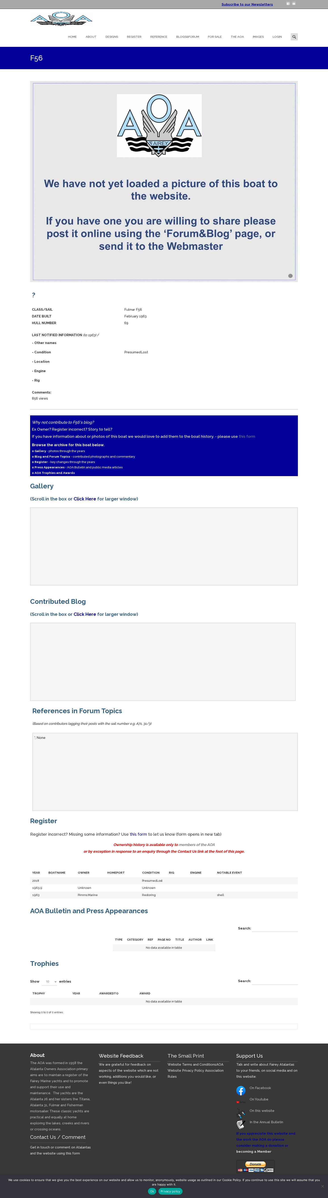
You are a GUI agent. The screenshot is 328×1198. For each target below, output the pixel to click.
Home (72, 36)
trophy (38, 993)
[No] (322, 1186)
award (144, 993)
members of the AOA (197, 844)
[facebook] (288, 5)
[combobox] (49, 982)
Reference (158, 36)
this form (247, 436)
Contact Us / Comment (57, 1137)
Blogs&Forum (187, 36)
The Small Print (186, 1056)
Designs (112, 36)
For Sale (215, 36)
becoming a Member (253, 1152)
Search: (245, 928)
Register (134, 36)
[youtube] (294, 5)
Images (258, 36)
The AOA (237, 36)
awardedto (108, 993)
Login (277, 36)
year (76, 993)
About (91, 36)
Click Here (85, 499)
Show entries (50, 981)
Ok (152, 1191)
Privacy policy (170, 1191)
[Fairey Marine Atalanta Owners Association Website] (58, 18)
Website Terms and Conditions (192, 1065)
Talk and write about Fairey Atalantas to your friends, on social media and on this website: (266, 1071)
